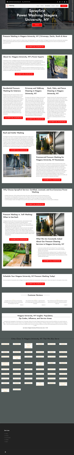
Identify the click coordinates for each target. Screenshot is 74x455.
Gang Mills (63, 363)
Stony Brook (28, 374)
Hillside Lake (40, 352)
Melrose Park (16, 363)
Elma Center (51, 344)
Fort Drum (5, 378)
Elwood (5, 383)
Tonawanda (40, 369)
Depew (51, 363)
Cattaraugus (17, 369)
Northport (40, 356)
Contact (53, 5)
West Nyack (63, 352)
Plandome (16, 344)
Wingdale (40, 344)
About (57, 5)
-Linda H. (65, 304)
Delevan (52, 352)
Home (38, 5)
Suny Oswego (63, 356)
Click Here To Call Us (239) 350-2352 (35, 46)
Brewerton (63, 378)
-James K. (43, 304)
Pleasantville (51, 374)
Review (42, 5)
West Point (40, 374)
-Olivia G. (21, 304)
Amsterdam (5, 374)
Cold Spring (63, 374)
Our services (47, 5)
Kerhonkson (28, 383)
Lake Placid (28, 369)
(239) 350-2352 (27, 1)
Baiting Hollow (17, 374)
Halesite (5, 352)
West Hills (16, 352)
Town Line (28, 363)
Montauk (51, 378)
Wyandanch (51, 383)
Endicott (63, 344)
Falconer (17, 383)
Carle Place (5, 369)
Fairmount (28, 352)
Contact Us (64, 5)
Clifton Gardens (5, 356)
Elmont (28, 356)
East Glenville (51, 356)
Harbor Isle (63, 369)
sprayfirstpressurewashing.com (14, 1)
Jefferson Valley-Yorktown (28, 345)
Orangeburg (17, 389)
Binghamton (52, 369)
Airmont (28, 378)
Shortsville (17, 378)
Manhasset (40, 378)
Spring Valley (5, 344)
